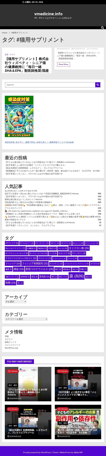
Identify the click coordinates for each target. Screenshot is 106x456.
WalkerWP (78, 452)
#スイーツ (78, 243)
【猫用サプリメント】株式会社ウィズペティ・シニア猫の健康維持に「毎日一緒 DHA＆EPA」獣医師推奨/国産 (27, 65)
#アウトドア (12, 243)
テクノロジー (78, 253)
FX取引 (52, 248)
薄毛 (54, 277)
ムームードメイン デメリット (76, 264)
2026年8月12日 (15, 399)
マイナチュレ (56, 264)
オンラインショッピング (17, 253)
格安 (75, 269)
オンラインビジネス (38, 253)
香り (20, 283)
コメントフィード (12, 345)
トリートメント (59, 258)
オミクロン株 (79, 248)
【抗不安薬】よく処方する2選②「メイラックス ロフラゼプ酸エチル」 (35, 165)
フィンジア (13, 263)
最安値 (67, 269)
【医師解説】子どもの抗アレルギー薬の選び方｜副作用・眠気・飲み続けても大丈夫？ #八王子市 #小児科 (52, 171)
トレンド (72, 258)
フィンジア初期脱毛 (35, 263)
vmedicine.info (48, 13)
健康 (9, 269)
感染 (19, 269)
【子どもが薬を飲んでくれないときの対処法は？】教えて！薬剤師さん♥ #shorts (40, 162)
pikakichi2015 (64, 49)
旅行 (58, 269)
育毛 (34, 277)
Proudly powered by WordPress (37, 452)
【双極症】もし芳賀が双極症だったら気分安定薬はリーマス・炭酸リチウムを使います (42, 214)
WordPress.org (11, 348)
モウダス (95, 264)
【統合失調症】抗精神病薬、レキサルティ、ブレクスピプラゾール (34, 168)
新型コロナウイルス (39, 269)
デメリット (44, 258)
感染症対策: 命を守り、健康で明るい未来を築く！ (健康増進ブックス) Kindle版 (39, 142)
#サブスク (66, 243)
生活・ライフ (10, 55)
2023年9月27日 (79, 49)
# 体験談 (31, 248)
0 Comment (93, 49)
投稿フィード (10, 342)
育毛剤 (45, 276)
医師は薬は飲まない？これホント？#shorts (23, 199)
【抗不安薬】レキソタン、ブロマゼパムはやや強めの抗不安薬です (34, 174)
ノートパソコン (85, 258)
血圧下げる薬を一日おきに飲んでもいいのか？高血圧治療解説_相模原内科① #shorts (42, 193)
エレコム (62, 248)
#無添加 (42, 248)
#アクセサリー (26, 243)
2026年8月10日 (65, 399)
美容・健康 (13, 385)
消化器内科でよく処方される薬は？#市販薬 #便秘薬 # (28, 202)
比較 (83, 269)
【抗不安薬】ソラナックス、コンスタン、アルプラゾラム (30, 225)
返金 (88, 277)
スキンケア (64, 253)
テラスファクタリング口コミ (21, 258)
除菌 (11, 282)
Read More (63, 64)
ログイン (9, 339)
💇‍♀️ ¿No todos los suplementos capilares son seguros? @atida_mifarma (36, 211)
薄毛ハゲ (63, 277)
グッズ (53, 253)
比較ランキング (12, 277)
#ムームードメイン (15, 248)
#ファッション (91, 243)
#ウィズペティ (42, 243)
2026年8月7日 (64, 436)
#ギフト (55, 243)
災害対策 (25, 277)
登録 (7, 336)
